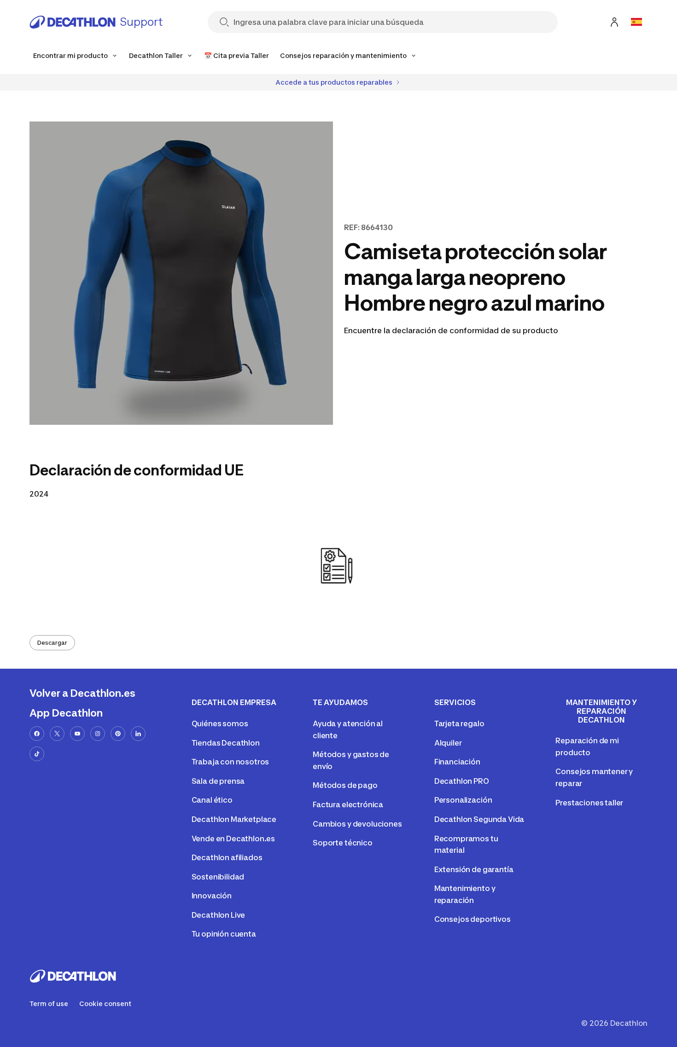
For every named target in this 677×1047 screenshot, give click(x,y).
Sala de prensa (218, 781)
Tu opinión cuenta (224, 933)
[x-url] (57, 733)
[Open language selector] (636, 22)
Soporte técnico (343, 842)
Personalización (463, 799)
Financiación (457, 761)
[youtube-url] (77, 733)
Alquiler (448, 742)
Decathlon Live (218, 915)
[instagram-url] (97, 733)
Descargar (52, 642)
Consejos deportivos (472, 919)
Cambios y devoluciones (357, 823)
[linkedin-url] (138, 733)
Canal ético (212, 799)
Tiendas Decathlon (226, 742)
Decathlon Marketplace (234, 819)
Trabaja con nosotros (230, 761)
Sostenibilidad (218, 876)
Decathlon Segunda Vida (479, 819)
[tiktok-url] (36, 753)
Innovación (212, 895)
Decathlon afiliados (227, 857)
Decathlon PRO (461, 781)
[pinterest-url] (118, 733)
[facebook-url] (36, 733)
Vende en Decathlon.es (233, 838)
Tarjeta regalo (459, 723)
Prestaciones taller (589, 802)
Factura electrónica (348, 804)
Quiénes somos (220, 723)
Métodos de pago (345, 785)
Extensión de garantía (474, 869)
